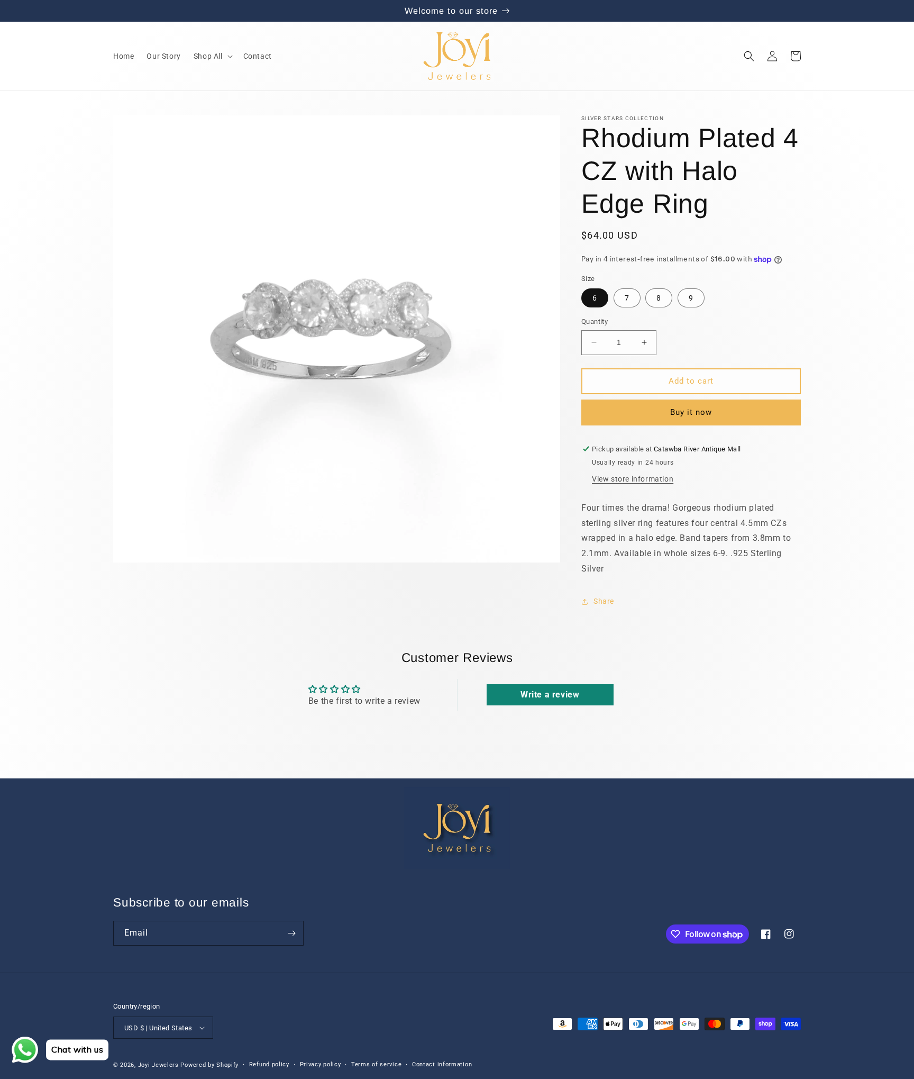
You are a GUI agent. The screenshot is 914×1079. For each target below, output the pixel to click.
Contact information (442, 1064)
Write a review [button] (549, 695)
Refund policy (269, 1064)
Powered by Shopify (209, 1065)
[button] (212, 56)
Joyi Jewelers (158, 1065)
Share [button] (603, 601)
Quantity (594, 321)
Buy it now (691, 412)
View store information (632, 479)
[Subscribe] (291, 933)
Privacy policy (320, 1064)
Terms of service (376, 1064)
